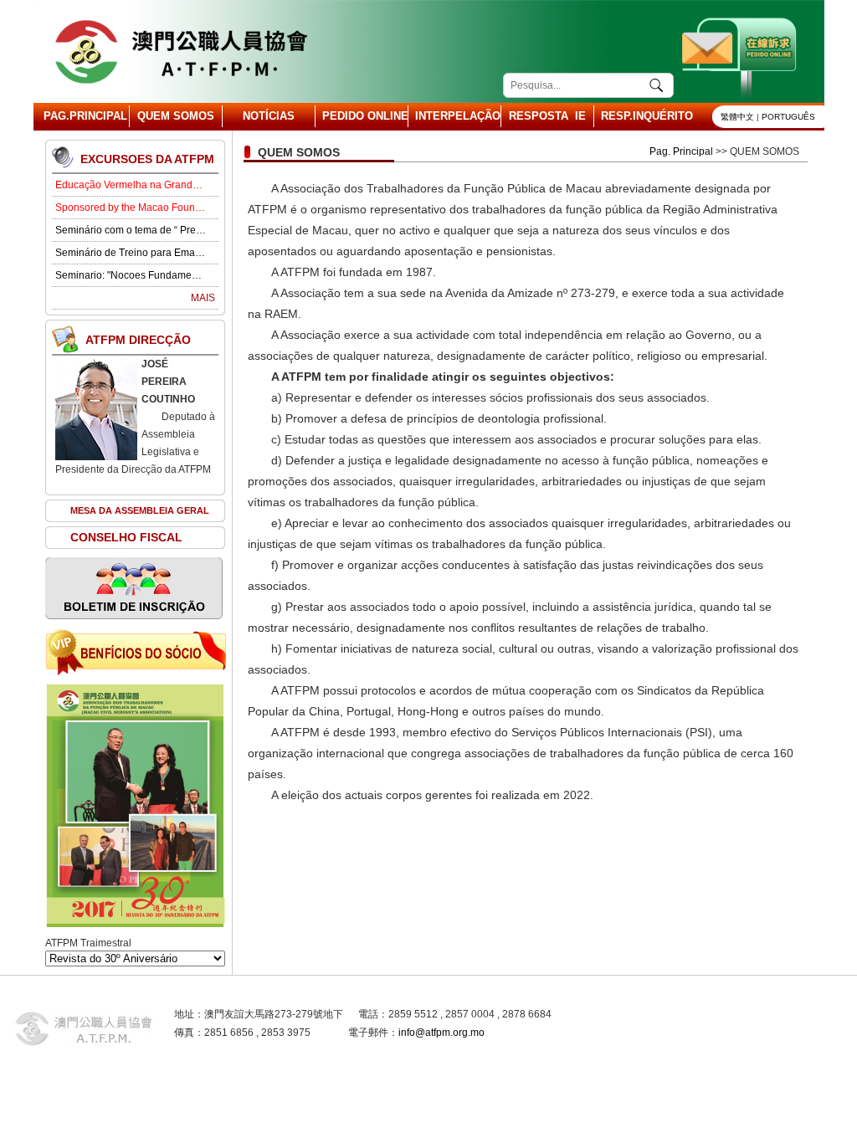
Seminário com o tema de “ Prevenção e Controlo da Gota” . (130, 230)
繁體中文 (737, 116)
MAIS (203, 298)
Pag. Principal (681, 151)
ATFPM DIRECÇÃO (138, 339)
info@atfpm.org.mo (441, 1032)
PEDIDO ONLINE (361, 116)
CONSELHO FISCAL (126, 537)
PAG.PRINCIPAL (83, 116)
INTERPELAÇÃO (454, 116)
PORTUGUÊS (788, 116)
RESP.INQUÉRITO (640, 116)
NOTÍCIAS (269, 116)
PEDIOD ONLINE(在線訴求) (741, 51)
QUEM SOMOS (175, 116)
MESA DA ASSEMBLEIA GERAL (139, 510)
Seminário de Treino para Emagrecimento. (130, 253)
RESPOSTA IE (547, 116)
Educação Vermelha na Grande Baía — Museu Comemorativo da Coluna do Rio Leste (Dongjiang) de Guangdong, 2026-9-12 (130, 185)
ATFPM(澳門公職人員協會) (179, 51)
